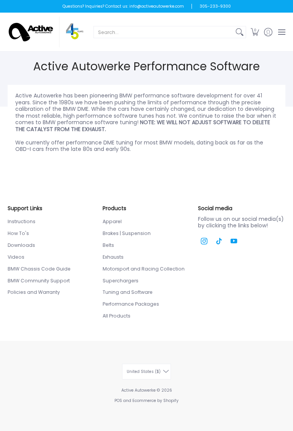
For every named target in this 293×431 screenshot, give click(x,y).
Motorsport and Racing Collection (144, 269)
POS (118, 400)
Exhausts (113, 257)
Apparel (112, 221)
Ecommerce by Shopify (155, 400)
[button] (254, 32)
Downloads (21, 245)
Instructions (21, 221)
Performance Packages (131, 304)
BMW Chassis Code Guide (39, 269)
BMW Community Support (39, 280)
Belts (108, 245)
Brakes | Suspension (127, 233)
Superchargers (120, 280)
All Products (116, 316)
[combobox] (163, 32)
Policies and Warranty (34, 292)
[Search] (239, 32)
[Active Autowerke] (46, 32)
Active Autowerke (138, 390)
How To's (18, 233)
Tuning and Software (128, 292)
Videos (16, 257)
